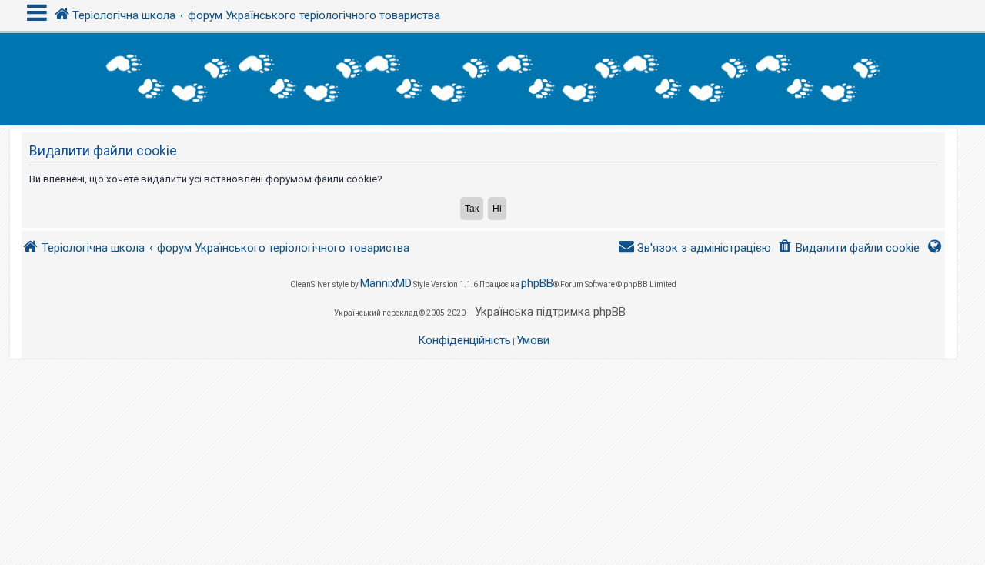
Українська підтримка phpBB (550, 312)
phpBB (537, 283)
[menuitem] (848, 248)
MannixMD (386, 283)
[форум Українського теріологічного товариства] (492, 79)
